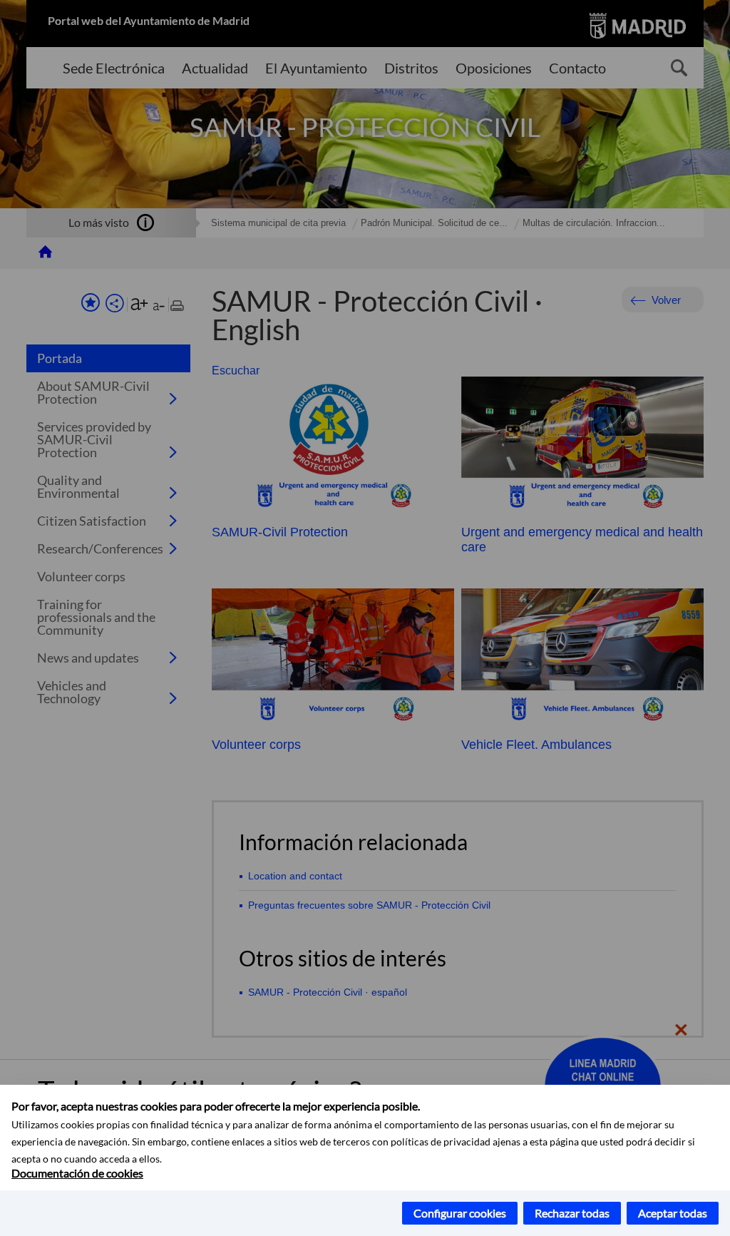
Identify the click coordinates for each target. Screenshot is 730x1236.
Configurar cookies (459, 1213)
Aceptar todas (672, 1213)
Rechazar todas (572, 1213)
